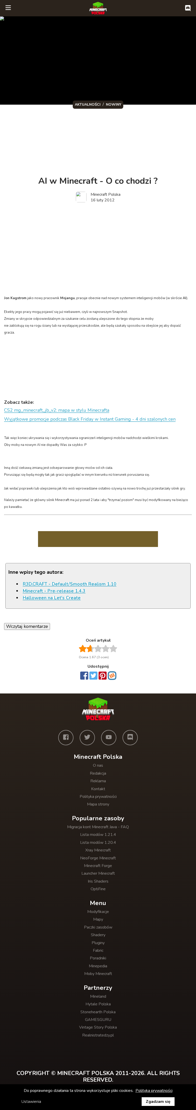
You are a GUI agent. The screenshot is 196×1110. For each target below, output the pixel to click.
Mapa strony (98, 804)
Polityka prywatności (98, 796)
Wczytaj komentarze (27, 626)
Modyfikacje (98, 911)
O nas (98, 765)
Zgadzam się (158, 1101)
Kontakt (98, 789)
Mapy (98, 919)
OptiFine (98, 889)
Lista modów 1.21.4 (98, 834)
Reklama (98, 781)
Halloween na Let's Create (52, 598)
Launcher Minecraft (98, 873)
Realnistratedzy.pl (98, 1035)
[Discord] (130, 737)
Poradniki (98, 958)
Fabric (98, 950)
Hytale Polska (98, 1004)
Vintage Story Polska (98, 1027)
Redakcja (98, 773)
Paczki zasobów (98, 927)
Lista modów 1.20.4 (98, 842)
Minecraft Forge (98, 866)
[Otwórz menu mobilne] (8, 8)
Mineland (98, 996)
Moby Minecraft (98, 974)
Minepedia (98, 966)
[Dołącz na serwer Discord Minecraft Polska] (188, 8)
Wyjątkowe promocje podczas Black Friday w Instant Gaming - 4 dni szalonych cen (90, 419)
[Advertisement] (98, 247)
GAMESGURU (98, 1019)
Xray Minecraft (98, 850)
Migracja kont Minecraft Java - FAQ (98, 827)
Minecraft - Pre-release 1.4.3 (54, 591)
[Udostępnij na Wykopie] (112, 675)
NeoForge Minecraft (98, 858)
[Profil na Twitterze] (87, 737)
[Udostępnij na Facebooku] (84, 676)
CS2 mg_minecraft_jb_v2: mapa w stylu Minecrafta (56, 410)
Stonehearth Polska (98, 1012)
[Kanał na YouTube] (108, 737)
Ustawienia (31, 1101)
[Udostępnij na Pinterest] (102, 676)
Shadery (98, 935)
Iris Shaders (98, 881)
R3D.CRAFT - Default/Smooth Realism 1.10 (69, 584)
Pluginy (98, 943)
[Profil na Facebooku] (66, 737)
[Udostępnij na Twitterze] (93, 676)
